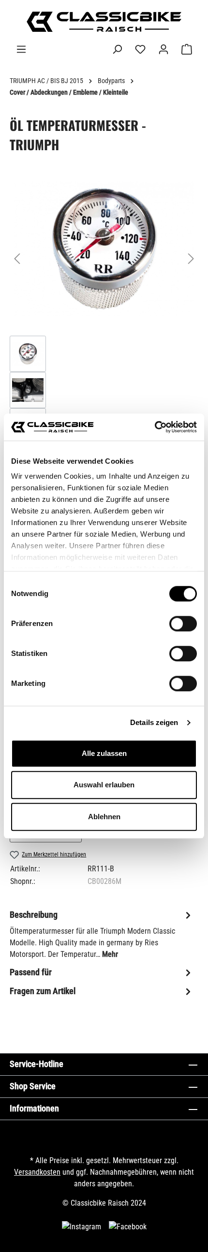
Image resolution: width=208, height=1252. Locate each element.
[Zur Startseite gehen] (104, 22)
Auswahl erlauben (104, 785)
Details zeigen (154, 722)
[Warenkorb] (186, 49)
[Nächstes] (191, 258)
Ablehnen (104, 816)
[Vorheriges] (17, 258)
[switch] (183, 623)
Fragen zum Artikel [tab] (42, 991)
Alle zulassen (104, 753)
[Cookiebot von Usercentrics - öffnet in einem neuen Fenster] (154, 427)
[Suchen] (117, 49)
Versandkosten (37, 1172)
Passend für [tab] (31, 972)
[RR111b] (104, 248)
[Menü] (21, 49)
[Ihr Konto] (163, 49)
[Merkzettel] (140, 49)
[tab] (101, 934)
